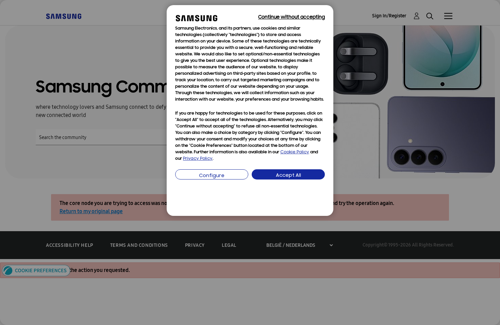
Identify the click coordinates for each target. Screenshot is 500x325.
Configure (211, 175)
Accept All (288, 175)
